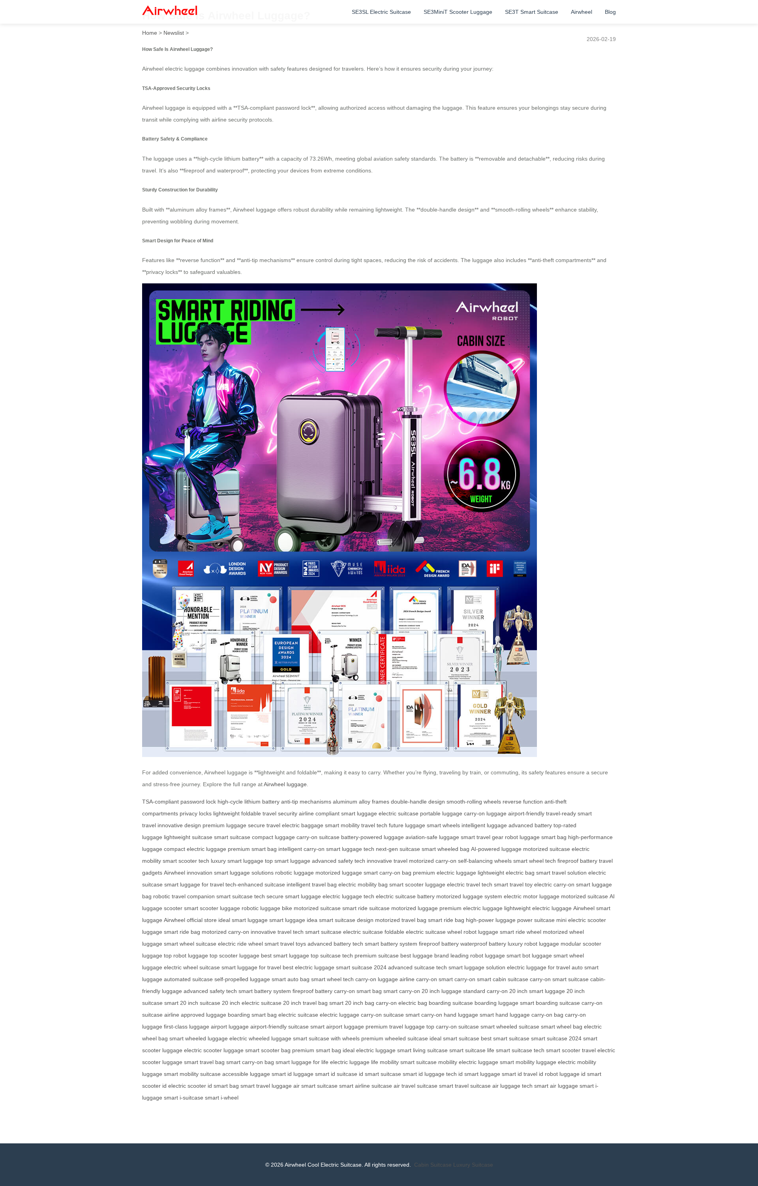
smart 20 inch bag (351, 1003)
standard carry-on (485, 991)
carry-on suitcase (318, 837)
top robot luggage (186, 955)
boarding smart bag (252, 1015)
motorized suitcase (546, 849)
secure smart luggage (293, 896)
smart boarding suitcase (550, 1003)
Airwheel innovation (188, 872)
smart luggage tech (350, 849)
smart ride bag (446, 920)
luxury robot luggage (533, 944)
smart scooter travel (571, 1050)
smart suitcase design (346, 920)
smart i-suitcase (183, 1097)
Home (149, 33)
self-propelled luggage (242, 979)
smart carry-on (457, 979)
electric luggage (339, 1015)
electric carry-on (554, 884)
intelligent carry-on (301, 849)
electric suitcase (398, 813)
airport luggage (230, 1026)
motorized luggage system (469, 896)
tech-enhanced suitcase (255, 884)
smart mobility (342, 825)
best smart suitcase (505, 1038)
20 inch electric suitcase (251, 1003)
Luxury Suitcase (473, 1165)
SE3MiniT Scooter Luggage (458, 12)
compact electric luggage (195, 849)
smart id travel (519, 1074)
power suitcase (536, 920)
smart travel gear (482, 837)
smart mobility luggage (528, 1062)
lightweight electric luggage (538, 908)
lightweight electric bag (506, 872)
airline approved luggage (195, 1015)
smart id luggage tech (430, 1074)
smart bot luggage (529, 955)
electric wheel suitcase (192, 967)
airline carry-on (418, 979)
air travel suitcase (415, 1086)
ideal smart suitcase (454, 1038)
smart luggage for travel (194, 884)
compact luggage (273, 837)
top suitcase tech (332, 955)
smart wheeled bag (445, 849)
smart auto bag (291, 979)
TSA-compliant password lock (179, 801)
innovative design (179, 825)
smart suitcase (232, 837)
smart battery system (391, 944)
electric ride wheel (240, 944)
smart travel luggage (266, 1086)
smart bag (554, 837)
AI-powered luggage (496, 849)
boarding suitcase (451, 1003)
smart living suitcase (422, 1050)
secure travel (264, 825)
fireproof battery (577, 861)
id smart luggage (479, 1074)
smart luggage (359, 813)
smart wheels (443, 825)
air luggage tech (512, 1086)
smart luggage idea (293, 920)
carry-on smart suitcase (559, 979)
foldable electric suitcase (415, 932)
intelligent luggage (484, 825)
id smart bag (223, 1086)
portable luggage (441, 813)
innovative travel (387, 861)
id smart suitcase (380, 1074)
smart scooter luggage (417, 884)
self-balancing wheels (485, 861)
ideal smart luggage (243, 920)
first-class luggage (186, 1026)
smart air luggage (556, 1086)
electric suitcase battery (405, 896)
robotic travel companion (184, 896)
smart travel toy (513, 884)
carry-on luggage (485, 813)
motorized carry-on (432, 861)
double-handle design (418, 801)
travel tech (374, 825)
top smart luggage (287, 861)
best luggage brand (424, 955)
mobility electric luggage (468, 1062)
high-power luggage (491, 920)
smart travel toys (285, 944)
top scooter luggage (234, 955)
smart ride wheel (520, 932)
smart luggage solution (476, 967)
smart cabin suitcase (502, 979)
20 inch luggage (442, 991)
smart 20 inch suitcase (192, 1003)
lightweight (226, 813)
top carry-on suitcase (452, 1026)
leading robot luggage (477, 955)
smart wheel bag (561, 1026)
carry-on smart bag (358, 991)
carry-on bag (547, 1015)
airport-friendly (526, 813)
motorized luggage (338, 872)
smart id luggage (292, 1074)
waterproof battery (483, 944)
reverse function (523, 801)
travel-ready (561, 813)
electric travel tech (469, 884)
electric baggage (302, 825)
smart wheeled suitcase (509, 1026)
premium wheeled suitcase (394, 1038)
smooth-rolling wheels (474, 801)
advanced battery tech (335, 944)
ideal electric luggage (369, 1050)
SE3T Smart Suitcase (531, 12)
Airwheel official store (190, 920)
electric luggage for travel (538, 967)
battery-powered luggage (372, 837)
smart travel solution (561, 872)
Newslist (173, 33)
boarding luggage (496, 1003)
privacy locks (196, 813)
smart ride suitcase (366, 908)
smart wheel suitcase (190, 944)
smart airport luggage (337, 1026)
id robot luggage (559, 1074)
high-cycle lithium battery (249, 801)
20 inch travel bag (305, 1003)
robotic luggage (294, 872)
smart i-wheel (221, 1097)
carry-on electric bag (401, 1003)
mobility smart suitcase (408, 1062)
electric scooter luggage (214, 1050)
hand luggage (461, 1015)
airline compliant (319, 813)
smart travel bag (204, 1062)
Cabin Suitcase (433, 1165)
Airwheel (581, 12)
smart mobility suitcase (192, 1074)
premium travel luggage (395, 1026)
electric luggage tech (348, 896)
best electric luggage (308, 967)
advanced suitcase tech (417, 967)
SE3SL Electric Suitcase (381, 12)
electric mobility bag (363, 884)
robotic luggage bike (267, 908)
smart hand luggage (505, 1015)
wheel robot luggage (472, 932)
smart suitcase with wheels (326, 1038)
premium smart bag (252, 849)
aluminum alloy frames (361, 801)
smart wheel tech (534, 861)
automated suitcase (188, 979)
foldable (251, 813)
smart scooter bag (268, 1050)
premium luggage (224, 825)
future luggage (407, 825)
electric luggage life (354, 1062)
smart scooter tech (186, 861)
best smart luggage (285, 955)
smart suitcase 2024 (361, 967)
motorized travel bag (400, 920)
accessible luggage (246, 1074)
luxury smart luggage (237, 861)
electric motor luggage (531, 896)
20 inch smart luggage (537, 991)
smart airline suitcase (365, 1086)
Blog (610, 12)
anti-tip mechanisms (306, 801)
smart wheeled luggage (198, 1038)
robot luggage (522, 837)
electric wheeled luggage (260, 1038)
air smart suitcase (315, 1086)
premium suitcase (377, 955)
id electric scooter (184, 1086)
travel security (280, 813)
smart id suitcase (336, 1074)
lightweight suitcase (188, 837)
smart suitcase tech (240, 896)
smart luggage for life (302, 1062)
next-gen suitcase (398, 849)
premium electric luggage (444, 872)
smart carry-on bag (387, 872)
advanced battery (530, 825)
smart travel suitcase (465, 1086)
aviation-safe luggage (432, 837)
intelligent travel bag (312, 884)
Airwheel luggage (285, 784)
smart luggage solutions (244, 872)
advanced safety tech (338, 861)
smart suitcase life (471, 1050)
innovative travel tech (277, 932)
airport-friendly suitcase (279, 1026)
